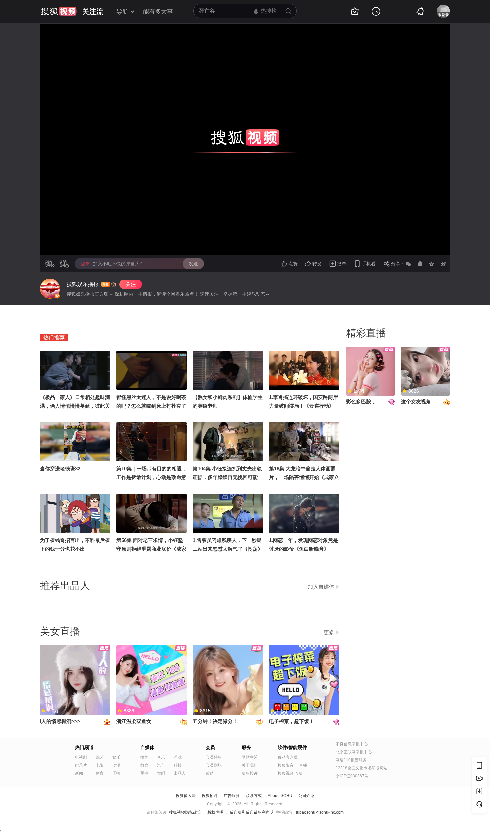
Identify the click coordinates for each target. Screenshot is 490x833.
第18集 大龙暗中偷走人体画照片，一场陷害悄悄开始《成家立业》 (304, 477)
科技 (178, 765)
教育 (144, 765)
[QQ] (420, 263)
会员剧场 (214, 765)
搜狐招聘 (210, 795)
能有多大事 (158, 12)
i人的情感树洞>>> (60, 721)
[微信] (408, 263)
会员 (210, 747)
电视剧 (81, 757)
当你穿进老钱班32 (60, 468)
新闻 (79, 773)
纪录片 (81, 765)
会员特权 (214, 757)
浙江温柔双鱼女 (133, 721)
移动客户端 (288, 757)
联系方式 (254, 795)
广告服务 (232, 795)
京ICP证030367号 (352, 776)
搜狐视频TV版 (290, 773)
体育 (100, 773)
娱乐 (116, 757)
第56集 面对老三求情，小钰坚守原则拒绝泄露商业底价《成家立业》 (151, 548)
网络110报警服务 (351, 760)
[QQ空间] (431, 263)
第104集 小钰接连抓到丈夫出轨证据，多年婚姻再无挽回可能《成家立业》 (227, 477)
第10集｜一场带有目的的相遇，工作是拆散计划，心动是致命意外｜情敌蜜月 (151, 477)
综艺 (100, 757)
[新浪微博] (443, 263)
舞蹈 (161, 773)
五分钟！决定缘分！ (215, 721)
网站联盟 (250, 757)
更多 (329, 632)
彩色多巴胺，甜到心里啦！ (376, 401)
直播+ (304, 765)
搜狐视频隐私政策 (185, 812)
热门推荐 (54, 337)
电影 (100, 765)
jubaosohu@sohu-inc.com (320, 812)
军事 (144, 773)
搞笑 (144, 757)
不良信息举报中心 (352, 744)
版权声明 (215, 812)
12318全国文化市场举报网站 (361, 768)
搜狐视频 (58, 11)
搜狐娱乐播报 (83, 284)
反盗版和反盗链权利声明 (252, 812)
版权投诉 (250, 773)
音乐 (161, 757)
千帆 (116, 773)
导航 (122, 12)
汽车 (161, 765)
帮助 (210, 773)
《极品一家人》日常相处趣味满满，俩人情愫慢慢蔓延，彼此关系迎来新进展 (75, 405)
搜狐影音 (286, 765)
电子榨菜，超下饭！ (291, 721)
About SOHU (280, 795)
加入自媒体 (321, 587)
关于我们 (250, 765)
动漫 (116, 765)
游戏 (178, 757)
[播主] (50, 289)
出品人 (180, 773)
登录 (85, 263)
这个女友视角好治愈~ (425, 401)
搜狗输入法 (186, 795)
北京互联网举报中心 (354, 752)
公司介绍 (306, 795)
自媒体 (147, 747)
